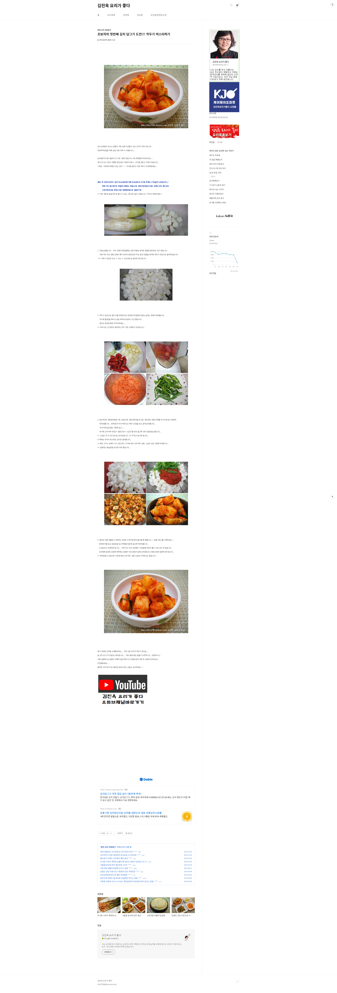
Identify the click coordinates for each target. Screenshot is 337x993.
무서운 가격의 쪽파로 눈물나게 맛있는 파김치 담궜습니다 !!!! (124, 861)
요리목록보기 (214, 180)
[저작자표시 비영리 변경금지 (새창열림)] (128, 833)
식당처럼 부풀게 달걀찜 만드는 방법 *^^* (116, 868)
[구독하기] (332, 497)
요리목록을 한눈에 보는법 (218, 117)
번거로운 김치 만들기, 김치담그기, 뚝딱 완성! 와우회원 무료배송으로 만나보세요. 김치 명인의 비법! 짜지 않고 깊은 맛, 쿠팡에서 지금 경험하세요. (145, 799)
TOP (237, 982)
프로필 (140, 14)
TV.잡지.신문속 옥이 (217, 185)
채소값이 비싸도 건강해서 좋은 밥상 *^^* (116, 858)
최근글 (211, 142)
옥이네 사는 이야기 (216, 189)
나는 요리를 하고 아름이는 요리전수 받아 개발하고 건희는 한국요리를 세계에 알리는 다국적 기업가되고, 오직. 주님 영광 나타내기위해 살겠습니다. (142, 945)
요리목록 (111, 14)
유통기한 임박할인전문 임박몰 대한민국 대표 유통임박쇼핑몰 (131, 812)
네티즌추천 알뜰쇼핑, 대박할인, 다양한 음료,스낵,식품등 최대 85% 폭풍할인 (134, 816)
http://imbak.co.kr (108, 809)
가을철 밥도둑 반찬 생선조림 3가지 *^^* (116, 865)
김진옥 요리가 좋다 (113, 5)
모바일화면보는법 (159, 14)
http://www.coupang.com (111, 789)
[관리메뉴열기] (332, 5)
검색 (231, 5)
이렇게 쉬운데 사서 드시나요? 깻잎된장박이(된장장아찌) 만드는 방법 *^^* (129, 881)
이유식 (212, 176)
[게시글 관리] (111, 833)
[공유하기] (107, 833)
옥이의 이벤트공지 (216, 193)
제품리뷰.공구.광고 (216, 198)
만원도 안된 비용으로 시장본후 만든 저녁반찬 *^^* (120, 871)
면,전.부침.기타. (215, 172)
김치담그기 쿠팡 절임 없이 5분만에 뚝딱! (120, 793)
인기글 (219, 142)
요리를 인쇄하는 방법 (217, 202)
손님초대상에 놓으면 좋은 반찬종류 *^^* (116, 874)
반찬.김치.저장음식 (108, 847)
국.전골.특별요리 (215, 159)
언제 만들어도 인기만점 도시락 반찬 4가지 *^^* (118, 851)
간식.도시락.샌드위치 (217, 168)
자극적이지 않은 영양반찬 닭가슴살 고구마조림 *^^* (120, 855)
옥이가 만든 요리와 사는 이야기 (221, 150)
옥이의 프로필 (214, 155)
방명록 (126, 14)
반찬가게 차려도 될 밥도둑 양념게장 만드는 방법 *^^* (121, 878)
